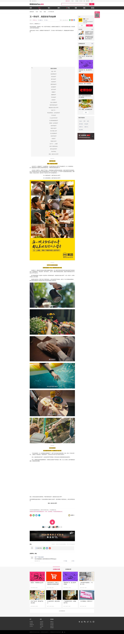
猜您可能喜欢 (82, 117)
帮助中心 (51, 621)
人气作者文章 (51, 11)
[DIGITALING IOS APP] (82, 622)
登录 (36, 548)
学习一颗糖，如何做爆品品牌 (85, 109)
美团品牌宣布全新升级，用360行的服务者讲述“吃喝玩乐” (89, 37)
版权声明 (51, 626)
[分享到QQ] (74, 20)
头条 (37, 11)
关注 (82, 25)
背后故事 (86, 123)
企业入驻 (41, 621)
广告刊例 (41, 626)
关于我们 (31, 621)
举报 (61, 20)
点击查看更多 (62, 611)
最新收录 (32, 11)
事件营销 (81, 123)
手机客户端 (32, 624)
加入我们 (31, 626)
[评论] (85, 606)
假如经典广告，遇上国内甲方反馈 (85, 70)
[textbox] (73, 4)
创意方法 (86, 126)
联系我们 (41, 623)
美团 (84, 19)
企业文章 (80, 29)
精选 (45, 11)
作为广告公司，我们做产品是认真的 (85, 57)
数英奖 (92, 8)
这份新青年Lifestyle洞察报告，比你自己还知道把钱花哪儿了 (89, 33)
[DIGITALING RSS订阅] (90, 621)
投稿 (41, 627)
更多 (92, 43)
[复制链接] (39, 515)
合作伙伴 (31, 623)
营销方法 (81, 126)
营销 (84, 121)
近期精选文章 (82, 43)
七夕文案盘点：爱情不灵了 (86, 601)
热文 (41, 11)
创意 (88, 121)
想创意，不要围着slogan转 (37, 582)
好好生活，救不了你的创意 (85, 83)
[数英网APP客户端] (97, 14)
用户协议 (51, 624)
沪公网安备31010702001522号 (55, 632)
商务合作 (41, 624)
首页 (31, 8)
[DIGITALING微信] (85, 621)
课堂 (84, 8)
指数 (76, 8)
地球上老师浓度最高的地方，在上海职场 (85, 96)
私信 (89, 25)
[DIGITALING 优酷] (93, 622)
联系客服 (51, 627)
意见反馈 (51, 623)
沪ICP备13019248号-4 (44, 632)
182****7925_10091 (39, 557)
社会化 (80, 121)
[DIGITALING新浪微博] (88, 622)
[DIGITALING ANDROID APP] (79, 621)
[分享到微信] (70, 20)
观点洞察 (81, 129)
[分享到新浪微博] (72, 20)
